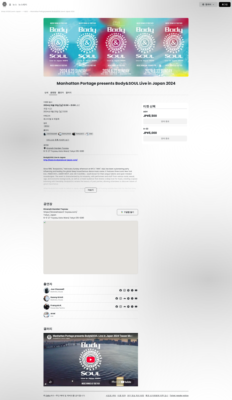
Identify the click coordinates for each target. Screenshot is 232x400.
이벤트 (25, 11)
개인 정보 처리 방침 (135, 395)
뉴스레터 (22, 4)
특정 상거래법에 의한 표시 (156, 395)
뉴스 (15, 4)
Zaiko (48, 395)
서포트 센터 (111, 395)
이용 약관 (121, 395)
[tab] (46, 92)
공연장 (53, 92)
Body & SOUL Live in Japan (11, 11)
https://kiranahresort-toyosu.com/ (60, 212)
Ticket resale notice (179, 395)
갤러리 (69, 92)
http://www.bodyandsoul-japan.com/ (60, 160)
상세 (46, 92)
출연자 (61, 92)
